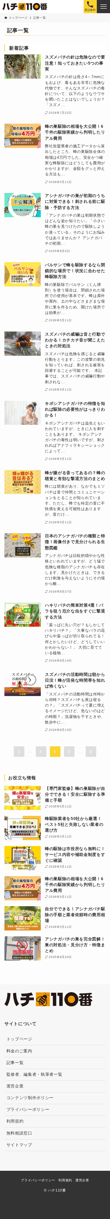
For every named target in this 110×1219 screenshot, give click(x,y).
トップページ (19, 1039)
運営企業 (15, 1086)
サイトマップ (19, 1145)
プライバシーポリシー (28, 1109)
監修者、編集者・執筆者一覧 (34, 1074)
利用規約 (15, 1121)
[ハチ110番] (24, 6)
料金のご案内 (19, 1051)
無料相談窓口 (19, 1133)
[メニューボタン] (103, 6)
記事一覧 (15, 1063)
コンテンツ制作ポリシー (30, 1098)
